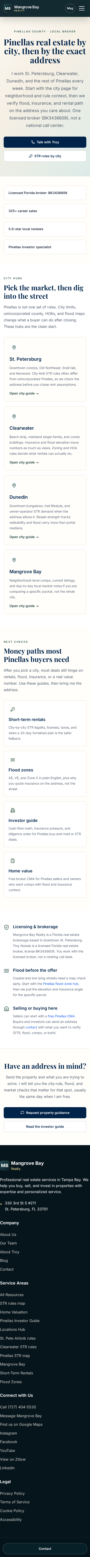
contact (31, 1027)
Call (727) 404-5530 (18, 1407)
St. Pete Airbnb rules (18, 1338)
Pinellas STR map (15, 1355)
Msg (70, 8)
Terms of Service (15, 1502)
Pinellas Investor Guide (19, 1320)
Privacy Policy (12, 1493)
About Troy (9, 1252)
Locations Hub (12, 1329)
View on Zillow (13, 1459)
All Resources (12, 1294)
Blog (4, 1260)
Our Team (8, 1243)
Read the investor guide (45, 1126)
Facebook (8, 1441)
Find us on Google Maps (21, 1424)
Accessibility (11, 1519)
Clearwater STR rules (18, 1346)
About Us (8, 1234)
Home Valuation (13, 1312)
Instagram (8, 1433)
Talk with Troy (48, 142)
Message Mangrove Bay (21, 1415)
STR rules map (12, 1303)
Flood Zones (11, 1381)
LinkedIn (7, 1468)
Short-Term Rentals (16, 1373)
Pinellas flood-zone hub (60, 984)
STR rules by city (47, 156)
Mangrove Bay (12, 1364)
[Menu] (81, 8)
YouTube (7, 1450)
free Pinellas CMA (61, 1016)
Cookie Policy (12, 1510)
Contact (7, 1269)
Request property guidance (47, 1113)
